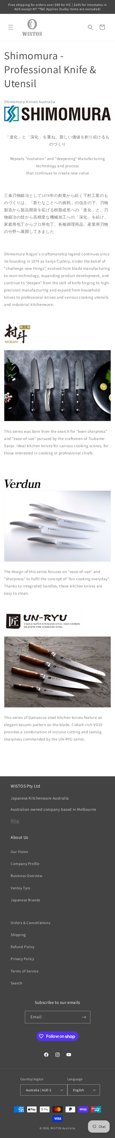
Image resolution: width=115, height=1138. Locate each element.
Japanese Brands (25, 900)
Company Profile (25, 863)
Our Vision (19, 851)
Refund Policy (22, 946)
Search (16, 983)
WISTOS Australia (63, 1128)
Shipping (18, 934)
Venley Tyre (20, 888)
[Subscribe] (84, 1017)
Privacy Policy (22, 958)
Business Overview (26, 875)
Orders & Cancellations (30, 922)
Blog (15, 820)
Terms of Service (25, 971)
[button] (11, 27)
